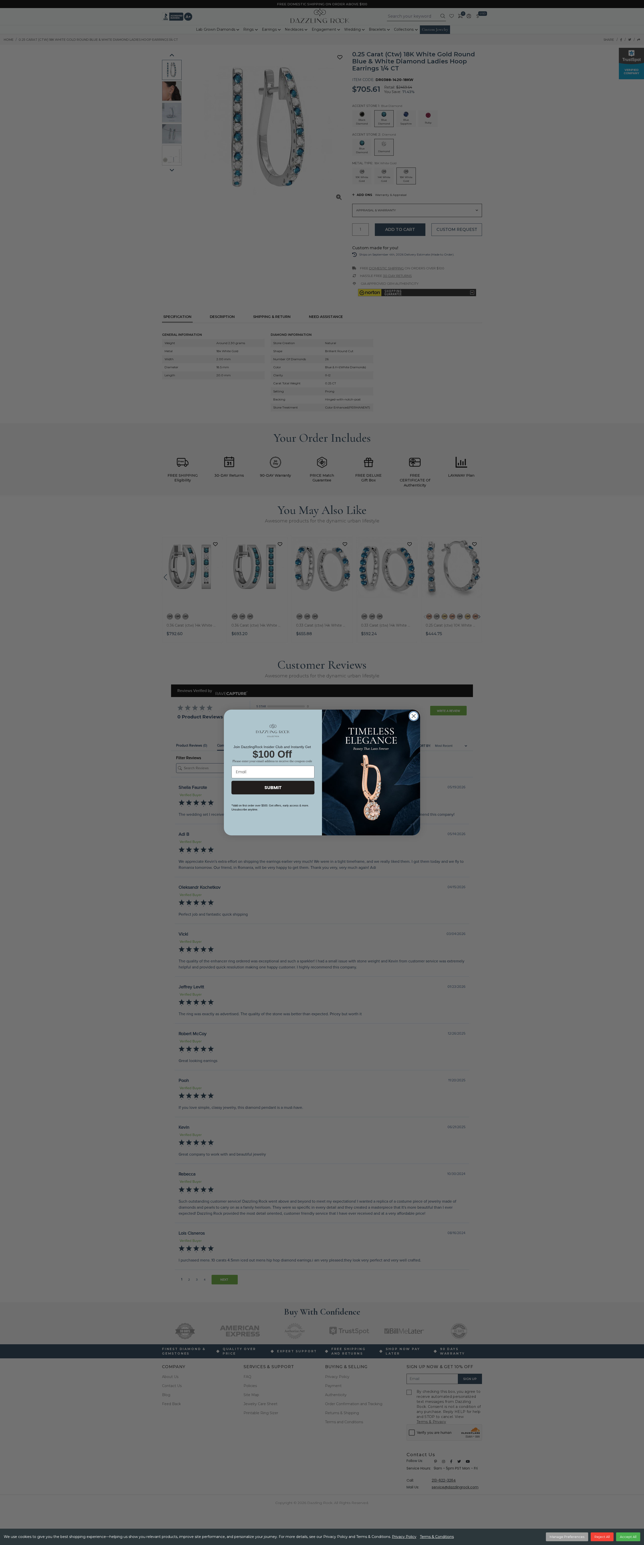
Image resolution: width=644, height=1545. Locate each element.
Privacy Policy (404, 1536)
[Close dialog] (413, 716)
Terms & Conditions (437, 1536)
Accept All (628, 1537)
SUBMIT (273, 787)
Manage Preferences (567, 1537)
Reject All (602, 1537)
